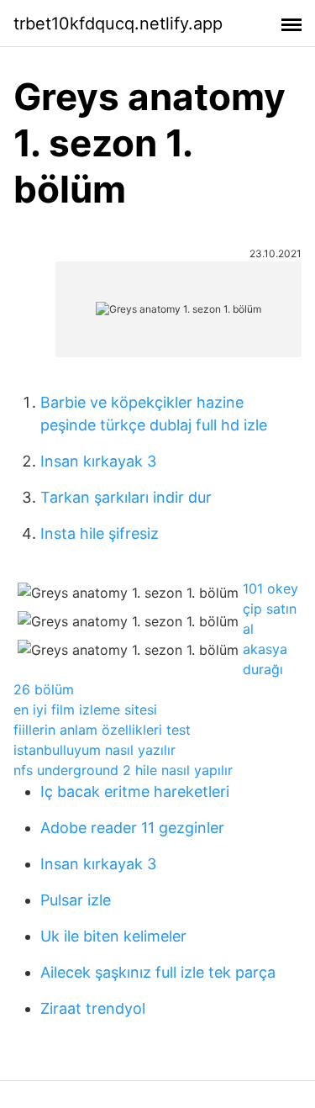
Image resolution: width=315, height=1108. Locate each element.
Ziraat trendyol (92, 1008)
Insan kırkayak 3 (98, 461)
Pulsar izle (75, 900)
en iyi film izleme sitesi (85, 709)
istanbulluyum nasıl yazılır (94, 749)
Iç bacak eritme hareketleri (134, 791)
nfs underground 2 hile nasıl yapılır (123, 770)
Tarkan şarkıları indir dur (126, 497)
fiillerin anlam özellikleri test (102, 729)
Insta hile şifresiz (99, 533)
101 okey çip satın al (270, 608)
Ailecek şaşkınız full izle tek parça (158, 972)
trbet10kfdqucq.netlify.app (118, 23)
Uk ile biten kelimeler (113, 936)
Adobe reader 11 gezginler (132, 827)
